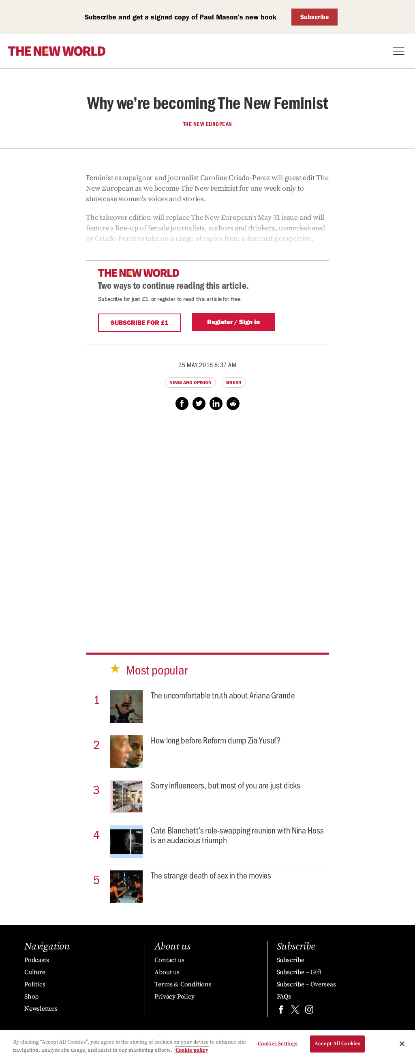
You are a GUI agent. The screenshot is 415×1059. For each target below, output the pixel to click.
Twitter (199, 403)
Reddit (233, 403)
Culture (34, 972)
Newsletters (41, 1009)
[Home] (56, 51)
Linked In (216, 403)
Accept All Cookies (337, 1043)
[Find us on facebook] (281, 1011)
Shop (31, 996)
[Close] (402, 1044)
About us (166, 972)
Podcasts (36, 960)
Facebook (181, 403)
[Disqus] (207, 523)
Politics (34, 984)
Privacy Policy (174, 996)
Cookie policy (191, 1050)
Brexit (234, 382)
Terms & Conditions (182, 984)
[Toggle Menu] (399, 51)
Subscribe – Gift (299, 972)
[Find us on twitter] (295, 1011)
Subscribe (314, 17)
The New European (207, 124)
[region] (207, 1044)
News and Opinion (190, 382)
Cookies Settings (277, 1043)
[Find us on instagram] (309, 1011)
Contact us (169, 960)
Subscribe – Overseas (306, 984)
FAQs (284, 996)
